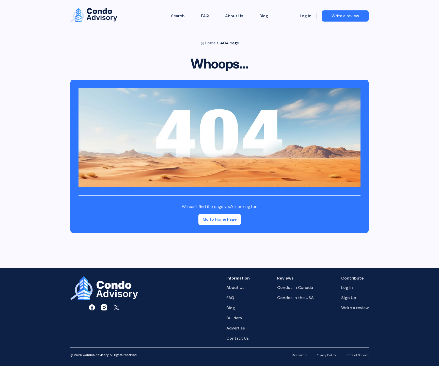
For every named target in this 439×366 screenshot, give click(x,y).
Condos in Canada (295, 287)
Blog (263, 16)
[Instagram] (104, 307)
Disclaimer (300, 355)
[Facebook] (92, 307)
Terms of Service (356, 355)
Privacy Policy (326, 355)
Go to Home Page (220, 219)
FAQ (205, 16)
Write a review (355, 307)
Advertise (235, 328)
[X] (116, 307)
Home (210, 43)
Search (178, 16)
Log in (305, 16)
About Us (234, 16)
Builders (234, 318)
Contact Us (237, 338)
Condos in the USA (295, 297)
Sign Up (348, 297)
